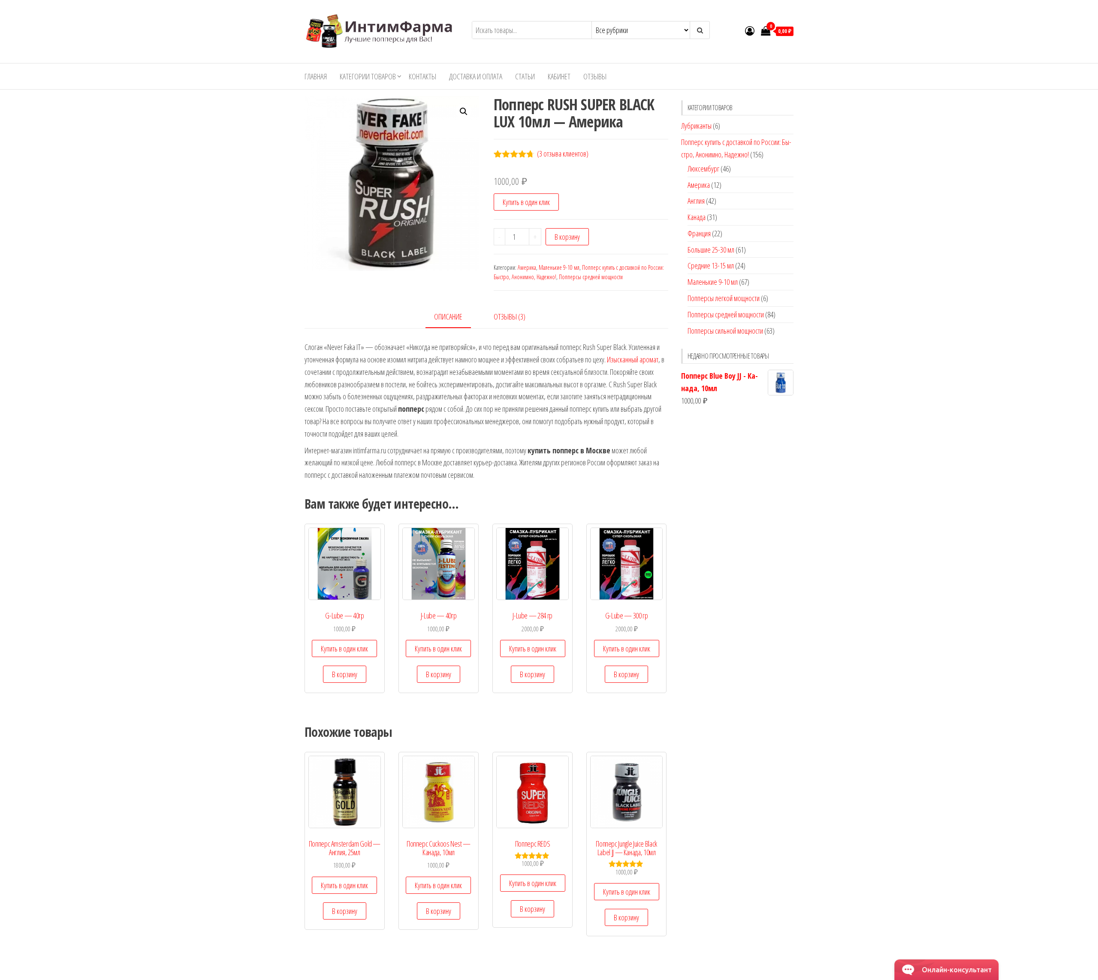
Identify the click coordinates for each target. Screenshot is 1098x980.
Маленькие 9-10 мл (559, 267)
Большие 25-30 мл (711, 249)
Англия (696, 201)
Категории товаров (368, 76)
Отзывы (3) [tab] (509, 316)
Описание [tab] (448, 316)
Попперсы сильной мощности (725, 331)
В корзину (567, 237)
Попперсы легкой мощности (724, 298)
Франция (699, 233)
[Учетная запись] (749, 30)
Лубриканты (696, 126)
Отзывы (594, 76)
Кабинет (559, 76)
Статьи (525, 76)
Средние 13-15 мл (711, 265)
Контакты (422, 76)
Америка (527, 267)
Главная (316, 76)
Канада (697, 217)
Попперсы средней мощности (591, 277)
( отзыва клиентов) (562, 153)
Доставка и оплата (475, 76)
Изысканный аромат (632, 359)
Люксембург (703, 168)
